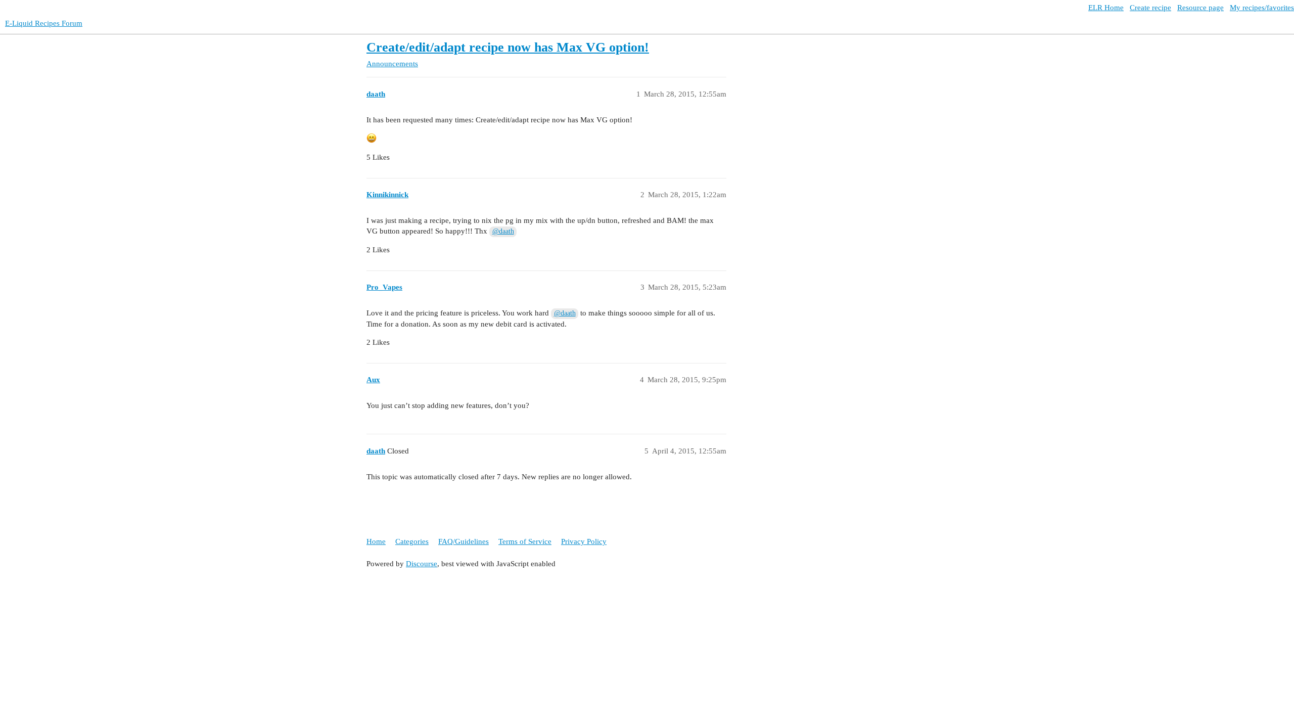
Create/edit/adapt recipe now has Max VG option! (507, 47)
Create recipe (1150, 8)
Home (376, 541)
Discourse (421, 564)
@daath (503, 231)
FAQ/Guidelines (463, 541)
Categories (412, 541)
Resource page (1200, 8)
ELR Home (1106, 8)
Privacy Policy (584, 541)
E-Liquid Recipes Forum (43, 23)
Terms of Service (524, 541)
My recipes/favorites (1262, 8)
